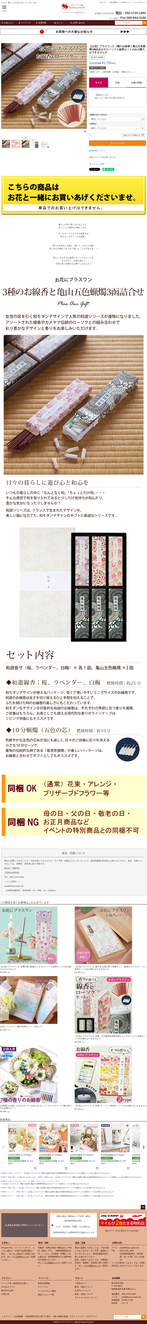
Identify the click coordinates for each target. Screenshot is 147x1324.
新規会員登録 (44, 1283)
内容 (117, 82)
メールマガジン (140, 2)
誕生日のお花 (7, 1290)
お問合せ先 (117, 1243)
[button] (3, 1147)
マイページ (26, 23)
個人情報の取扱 (61, 1316)
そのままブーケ (8, 1287)
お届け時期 (136, 82)
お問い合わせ (79, 23)
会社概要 (116, 1278)
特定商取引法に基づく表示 (38, 1316)
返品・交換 (80, 1243)
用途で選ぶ (12, 1177)
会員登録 (114, 2)
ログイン (104, 2)
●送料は (94, 124)
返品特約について (97, 150)
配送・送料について (84, 1287)
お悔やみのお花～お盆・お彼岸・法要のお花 (35, 1177)
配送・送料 (43, 1243)
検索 (144, 23)
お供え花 (5, 1294)
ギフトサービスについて (86, 1297)
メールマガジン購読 (47, 1291)
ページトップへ (143, 1207)
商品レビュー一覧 (46, 1294)
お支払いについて (83, 1290)
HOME (3, 1173)
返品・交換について (84, 1294)
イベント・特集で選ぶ (16, 1192)
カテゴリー (7, 1278)
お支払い (6, 1243)
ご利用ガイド (125, 2)
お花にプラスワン (15, 1173)
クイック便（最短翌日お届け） (15, 1283)
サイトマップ (77, 1316)
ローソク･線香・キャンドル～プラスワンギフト (41, 1181)
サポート (79, 1278)
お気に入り (9, 23)
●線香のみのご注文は (99, 115)
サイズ (98, 82)
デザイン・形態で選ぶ (16, 1196)
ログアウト (92, 1316)
